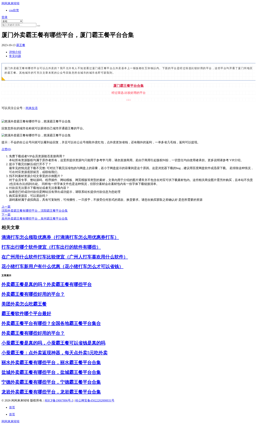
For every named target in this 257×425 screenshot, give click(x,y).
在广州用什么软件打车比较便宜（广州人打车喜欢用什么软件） (65, 256)
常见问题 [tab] (15, 56)
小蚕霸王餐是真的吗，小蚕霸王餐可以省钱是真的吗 (53, 342)
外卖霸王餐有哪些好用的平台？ (33, 294)
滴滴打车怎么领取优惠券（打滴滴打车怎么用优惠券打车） (60, 237)
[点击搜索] (38, 25)
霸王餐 (20, 45)
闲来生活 (32, 108)
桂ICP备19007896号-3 (59, 400)
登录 (5, 17)
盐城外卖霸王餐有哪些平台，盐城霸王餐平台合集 (51, 372)
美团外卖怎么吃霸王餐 (24, 303)
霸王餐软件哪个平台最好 (26, 313)
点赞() (6, 149)
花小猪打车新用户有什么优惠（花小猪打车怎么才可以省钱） (62, 266)
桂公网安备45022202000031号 (94, 400)
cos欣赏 (14, 10)
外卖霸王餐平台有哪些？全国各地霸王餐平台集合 (51, 323)
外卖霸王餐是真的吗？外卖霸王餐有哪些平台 (47, 284)
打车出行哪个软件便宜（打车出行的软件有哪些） (51, 247)
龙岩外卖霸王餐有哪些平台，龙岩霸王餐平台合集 (51, 391)
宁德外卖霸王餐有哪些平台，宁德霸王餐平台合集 (51, 382)
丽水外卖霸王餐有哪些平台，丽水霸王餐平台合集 (51, 362)
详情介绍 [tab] (15, 52)
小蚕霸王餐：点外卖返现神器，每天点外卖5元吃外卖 (55, 352)
